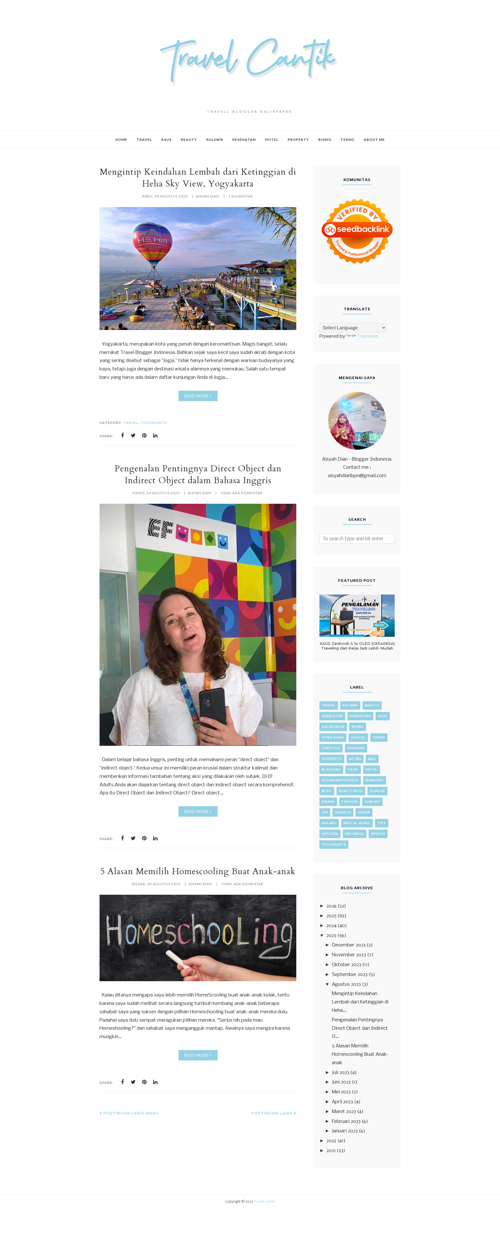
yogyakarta (154, 423)
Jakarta (343, 812)
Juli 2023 (340, 1072)
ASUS (382, 716)
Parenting (360, 716)
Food (353, 770)
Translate (367, 336)
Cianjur (377, 791)
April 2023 (342, 1102)
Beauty (372, 705)
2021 (331, 1151)
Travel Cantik (264, 1202)
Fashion (350, 802)
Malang (329, 823)
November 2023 (349, 955)
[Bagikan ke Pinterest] (144, 435)
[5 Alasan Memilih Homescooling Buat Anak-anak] (198, 980)
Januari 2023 (345, 1131)
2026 (331, 906)
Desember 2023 (348, 945)
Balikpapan (333, 727)
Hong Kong (333, 737)
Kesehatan (332, 716)
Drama (328, 802)
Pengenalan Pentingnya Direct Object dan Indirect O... (360, 1028)
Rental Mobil (356, 823)
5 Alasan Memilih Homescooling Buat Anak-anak (197, 871)
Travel (130, 423)
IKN (325, 812)
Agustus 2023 (346, 984)
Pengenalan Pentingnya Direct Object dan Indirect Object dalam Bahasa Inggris (198, 474)
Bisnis (358, 727)
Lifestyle (331, 748)
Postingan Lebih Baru (131, 1113)
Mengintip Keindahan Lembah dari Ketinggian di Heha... (360, 1002)
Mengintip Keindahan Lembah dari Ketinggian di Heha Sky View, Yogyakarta (198, 178)
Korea (364, 812)
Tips (381, 823)
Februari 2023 (346, 1121)
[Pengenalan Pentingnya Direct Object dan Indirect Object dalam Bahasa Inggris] (198, 744)
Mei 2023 (341, 1092)
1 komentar (240, 196)
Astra (355, 759)
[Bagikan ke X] (133, 435)
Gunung (372, 802)
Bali (372, 759)
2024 (331, 926)
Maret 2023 (344, 1111)
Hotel (371, 770)
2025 (331, 916)
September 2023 (349, 974)
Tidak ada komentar (241, 493)
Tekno (379, 737)
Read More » (198, 396)
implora (330, 834)
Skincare (356, 748)
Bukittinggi (351, 791)
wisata (378, 834)
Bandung (374, 780)
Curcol (358, 737)
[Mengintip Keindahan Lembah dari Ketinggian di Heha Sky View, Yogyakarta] (198, 328)
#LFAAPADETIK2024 (340, 780)
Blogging (331, 770)
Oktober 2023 (346, 965)
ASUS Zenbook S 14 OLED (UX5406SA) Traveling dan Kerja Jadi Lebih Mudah (357, 645)
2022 (331, 1141)
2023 (331, 935)
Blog (327, 791)
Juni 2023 (341, 1082)
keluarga (354, 834)
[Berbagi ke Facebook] (122, 435)
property (332, 759)
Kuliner (350, 705)
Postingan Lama (272, 1113)
